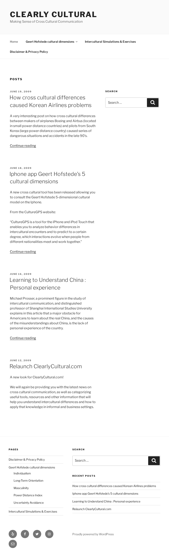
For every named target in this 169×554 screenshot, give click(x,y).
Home (14, 41)
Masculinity (21, 488)
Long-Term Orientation (28, 480)
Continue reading (23, 146)
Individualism (22, 473)
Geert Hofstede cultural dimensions (50, 41)
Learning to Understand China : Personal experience (106, 501)
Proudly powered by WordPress (93, 534)
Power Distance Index (28, 495)
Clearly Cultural (53, 14)
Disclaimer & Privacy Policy (29, 51)
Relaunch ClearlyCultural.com (45, 366)
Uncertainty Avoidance (29, 502)
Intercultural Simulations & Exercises (110, 41)
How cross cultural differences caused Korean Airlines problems (114, 486)
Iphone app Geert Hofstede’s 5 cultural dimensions (105, 493)
